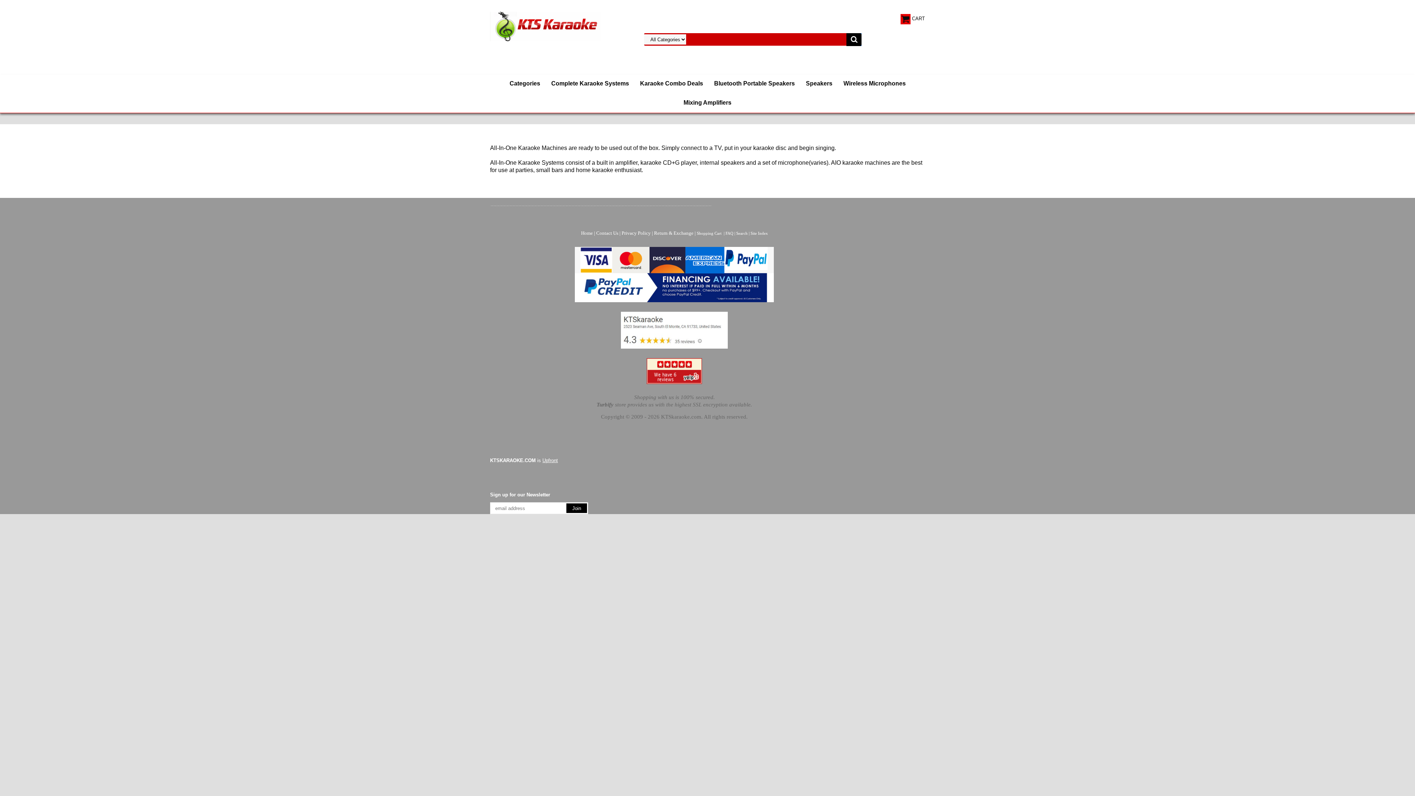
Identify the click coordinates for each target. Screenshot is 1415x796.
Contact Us (607, 233)
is (524, 460)
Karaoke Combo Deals (671, 83)
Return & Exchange (673, 233)
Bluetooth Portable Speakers (754, 83)
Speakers (819, 83)
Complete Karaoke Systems (590, 83)
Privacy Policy (636, 233)
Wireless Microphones (874, 83)
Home (587, 233)
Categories (525, 83)
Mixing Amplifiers (707, 103)
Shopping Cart (709, 233)
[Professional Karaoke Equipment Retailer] (545, 26)
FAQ (729, 233)
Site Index (759, 233)
